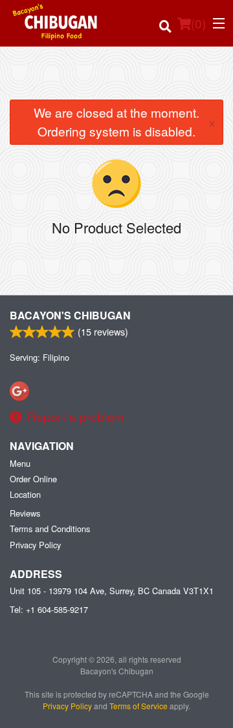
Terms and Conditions (50, 528)
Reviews (25, 513)
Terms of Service (138, 705)
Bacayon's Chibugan (70, 315)
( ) (198, 23)
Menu (20, 463)
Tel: (49, 609)
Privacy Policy (35, 545)
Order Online (33, 479)
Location (25, 494)
